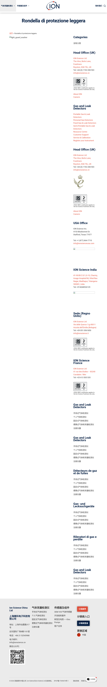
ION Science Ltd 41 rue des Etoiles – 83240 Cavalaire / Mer (84, 372)
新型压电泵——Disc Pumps (62, 620)
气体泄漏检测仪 (7, 6)
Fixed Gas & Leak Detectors (84, 123)
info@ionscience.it (81, 333)
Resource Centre (80, 132)
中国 (84, 635)
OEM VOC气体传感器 (63, 612)
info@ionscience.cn (81, 73)
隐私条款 (76, 681)
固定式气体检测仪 (80, 421)
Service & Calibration (81, 138)
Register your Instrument (83, 140)
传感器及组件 (22, 6)
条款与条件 (85, 681)
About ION (77, 94)
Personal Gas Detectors (83, 120)
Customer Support (81, 135)
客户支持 (58, 626)
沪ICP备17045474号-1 (61, 681)
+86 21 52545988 (22, 635)
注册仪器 (77, 428)
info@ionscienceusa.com (83, 243)
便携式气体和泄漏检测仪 (83, 424)
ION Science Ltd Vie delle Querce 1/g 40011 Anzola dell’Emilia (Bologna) (84, 324)
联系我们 (98, 6)
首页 (11, 33)
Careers (76, 97)
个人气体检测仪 (80, 417)
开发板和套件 (60, 616)
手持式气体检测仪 (80, 413)
